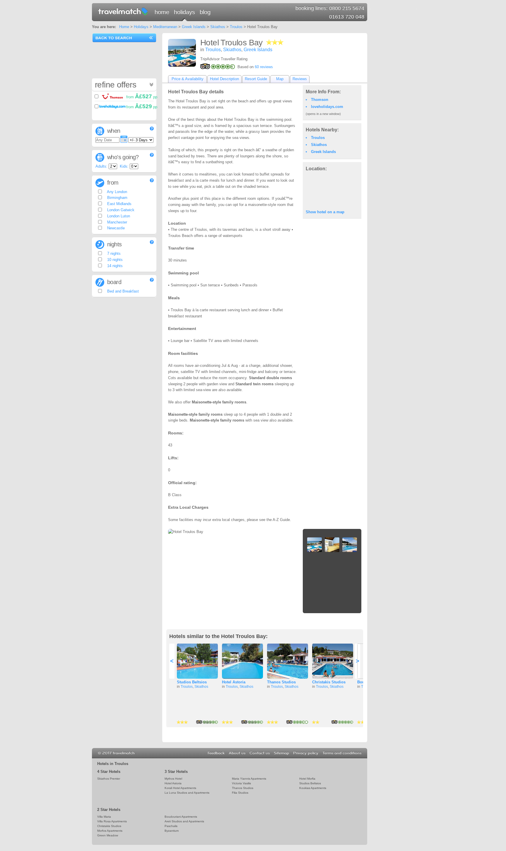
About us (237, 753)
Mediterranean (165, 27)
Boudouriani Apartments (181, 816)
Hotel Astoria (233, 682)
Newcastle (115, 228)
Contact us (259, 753)
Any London (116, 192)
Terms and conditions (341, 753)
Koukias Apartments (312, 788)
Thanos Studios (281, 682)
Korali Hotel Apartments (180, 788)
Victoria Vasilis (241, 783)
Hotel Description (224, 79)
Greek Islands (194, 27)
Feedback (216, 753)
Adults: (101, 166)
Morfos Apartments (109, 830)
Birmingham (116, 197)
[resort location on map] (332, 189)
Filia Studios (240, 792)
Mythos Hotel (173, 778)
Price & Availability (188, 79)
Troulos (236, 27)
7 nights (113, 253)
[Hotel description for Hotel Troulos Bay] (182, 53)
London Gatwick (120, 210)
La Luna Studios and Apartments (187, 792)
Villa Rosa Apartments (112, 821)
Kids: (124, 166)
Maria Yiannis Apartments (249, 778)
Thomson (319, 99)
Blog (205, 12)
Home (162, 12)
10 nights (114, 259)
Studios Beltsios (192, 682)
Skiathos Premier (108, 778)
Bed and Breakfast (122, 291)
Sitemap (281, 753)
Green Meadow (107, 835)
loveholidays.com (327, 106)
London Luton (118, 216)
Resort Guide (256, 79)
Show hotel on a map (325, 212)
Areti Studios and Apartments (184, 821)
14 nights (114, 266)
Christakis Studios (329, 682)
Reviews (300, 79)
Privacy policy (305, 753)
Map (279, 79)
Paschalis (171, 826)
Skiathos (217, 27)
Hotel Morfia (307, 778)
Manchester (116, 222)
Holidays (184, 12)
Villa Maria (104, 816)
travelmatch (123, 11)
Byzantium (172, 830)
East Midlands (118, 204)
